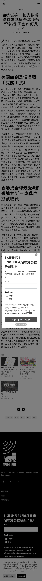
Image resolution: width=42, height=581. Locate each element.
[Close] (36, 254)
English (11, 295)
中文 (10, 299)
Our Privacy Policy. (27, 313)
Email (7, 281)
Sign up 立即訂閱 (21, 319)
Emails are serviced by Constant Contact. (18, 312)
